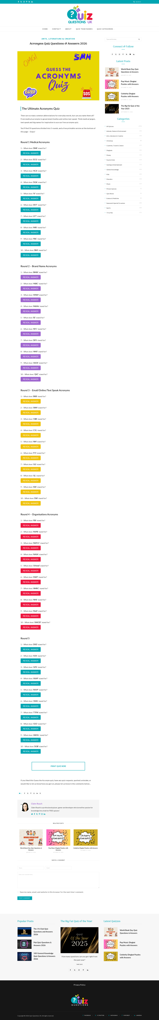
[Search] (134, 2)
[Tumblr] (8, 137)
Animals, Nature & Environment (116, 131)
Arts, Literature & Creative (58, 39)
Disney (108, 155)
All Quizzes (110, 126)
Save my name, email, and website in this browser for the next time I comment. (52, 892)
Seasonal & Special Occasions (115, 203)
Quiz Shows (110, 193)
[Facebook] (8, 113)
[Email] (8, 127)
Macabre (109, 179)
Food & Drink (110, 160)
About (68, 29)
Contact (56, 29)
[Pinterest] (8, 123)
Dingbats (109, 150)
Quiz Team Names (84, 29)
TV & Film (109, 213)
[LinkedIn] (8, 132)
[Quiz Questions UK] (79, 15)
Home (45, 29)
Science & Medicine (112, 198)
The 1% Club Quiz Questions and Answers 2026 (43, 931)
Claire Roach (36, 804)
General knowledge (112, 169)
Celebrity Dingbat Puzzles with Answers (85, 848)
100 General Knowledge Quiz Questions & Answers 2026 (44, 956)
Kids (107, 174)
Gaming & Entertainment (114, 165)
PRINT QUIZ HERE (58, 766)
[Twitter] (8, 118)
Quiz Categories (105, 29)
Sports (108, 208)
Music (108, 184)
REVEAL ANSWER (30, 153)
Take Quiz (79, 964)
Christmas (109, 141)
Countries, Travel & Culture (114, 145)
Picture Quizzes (111, 189)
